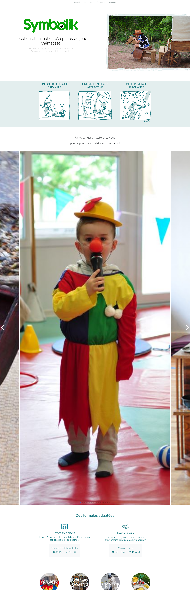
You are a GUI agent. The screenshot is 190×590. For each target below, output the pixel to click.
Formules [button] (100, 2)
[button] (80, 502)
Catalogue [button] (88, 2)
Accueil (77, 2)
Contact (112, 2)
